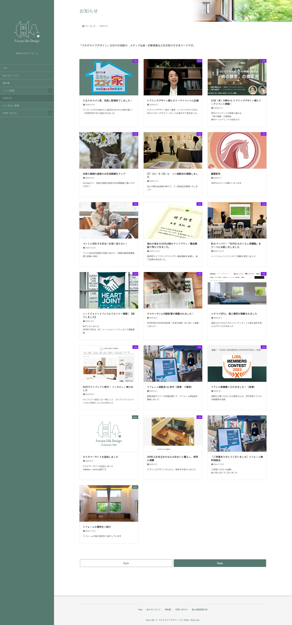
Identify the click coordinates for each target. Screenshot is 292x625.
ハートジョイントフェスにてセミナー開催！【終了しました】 (109, 315)
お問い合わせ (10, 113)
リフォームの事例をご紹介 (97, 526)
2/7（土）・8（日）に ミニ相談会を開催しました (172, 175)
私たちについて (11, 75)
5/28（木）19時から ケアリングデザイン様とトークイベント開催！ (236, 102)
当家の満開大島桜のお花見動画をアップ (104, 173)
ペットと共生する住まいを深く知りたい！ (105, 243)
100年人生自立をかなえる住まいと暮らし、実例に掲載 (172, 458)
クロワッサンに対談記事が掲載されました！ (170, 313)
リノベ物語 (9, 90)
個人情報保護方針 (200, 609)
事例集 (6, 83)
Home (140, 609)
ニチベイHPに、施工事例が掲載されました (234, 313)
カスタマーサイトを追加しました (100, 456)
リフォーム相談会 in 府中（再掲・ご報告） (170, 387)
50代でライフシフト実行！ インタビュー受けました (108, 388)
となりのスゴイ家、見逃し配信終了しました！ (107, 100)
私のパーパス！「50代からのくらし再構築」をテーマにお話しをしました (236, 245)
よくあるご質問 (11, 105)
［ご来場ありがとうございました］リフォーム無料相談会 (237, 458)
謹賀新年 (216, 173)
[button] (126, 563)
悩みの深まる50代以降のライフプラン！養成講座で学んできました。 (172, 245)
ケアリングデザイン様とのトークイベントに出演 (173, 100)
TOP (5, 68)
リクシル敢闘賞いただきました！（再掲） (233, 387)
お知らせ (7, 98)
